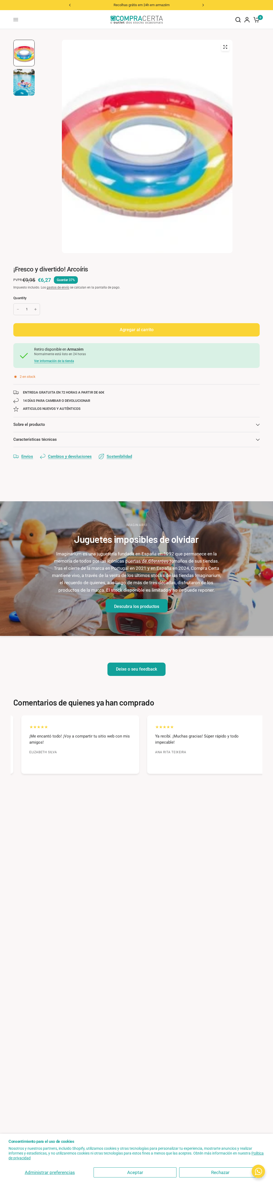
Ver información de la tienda (54, 361)
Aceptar (135, 1172)
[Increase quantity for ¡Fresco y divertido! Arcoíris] (35, 309)
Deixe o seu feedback (136, 669)
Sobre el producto (29, 424)
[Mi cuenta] (247, 19)
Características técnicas (35, 439)
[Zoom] (225, 47)
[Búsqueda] (238, 19)
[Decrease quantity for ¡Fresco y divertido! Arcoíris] (18, 309)
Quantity (19, 298)
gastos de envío (58, 287)
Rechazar (220, 1172)
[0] (255, 19)
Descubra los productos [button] (136, 606)
